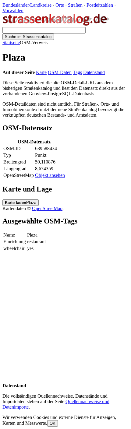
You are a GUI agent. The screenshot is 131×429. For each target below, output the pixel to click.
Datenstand (94, 72)
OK (52, 423)
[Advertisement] (65, 317)
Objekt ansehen (50, 175)
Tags (77, 72)
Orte (59, 5)
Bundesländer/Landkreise (26, 5)
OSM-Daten (60, 72)
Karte (41, 72)
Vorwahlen (12, 10)
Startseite (11, 42)
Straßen (75, 5)
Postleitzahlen (100, 5)
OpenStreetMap (47, 208)
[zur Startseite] (56, 24)
